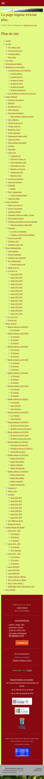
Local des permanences (15, 179)
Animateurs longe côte (15, 245)
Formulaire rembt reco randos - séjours (21, 215)
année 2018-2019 (16, 517)
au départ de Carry (17, 83)
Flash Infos (11, 149)
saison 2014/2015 (14, 573)
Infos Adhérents (13, 120)
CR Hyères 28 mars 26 (18, 159)
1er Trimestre (15, 330)
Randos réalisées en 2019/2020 (18, 412)
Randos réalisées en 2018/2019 (18, 422)
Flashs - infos (12, 491)
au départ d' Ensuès (17, 80)
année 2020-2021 (16, 511)
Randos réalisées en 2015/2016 (18, 455)
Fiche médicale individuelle (17, 143)
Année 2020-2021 (16, 291)
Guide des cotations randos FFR (21, 225)
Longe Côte (12, 152)
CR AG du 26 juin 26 (15, 123)
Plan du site (20, 768)
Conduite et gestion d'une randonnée (23, 235)
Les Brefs (11, 146)
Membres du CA (13, 268)
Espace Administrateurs (13, 248)
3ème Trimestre (16, 409)
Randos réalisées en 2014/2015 (18, 471)
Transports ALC (13, 241)
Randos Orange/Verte (18, 458)
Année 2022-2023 (16, 284)
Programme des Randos (16, 113)
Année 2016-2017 (16, 304)
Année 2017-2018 (16, 300)
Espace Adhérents (11, 97)
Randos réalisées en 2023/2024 (18, 360)
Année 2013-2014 (16, 314)
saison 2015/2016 (14, 570)
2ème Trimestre (16, 406)
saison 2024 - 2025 (14, 544)
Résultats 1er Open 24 (18, 169)
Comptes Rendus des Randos (15, 527)
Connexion (39, 768)
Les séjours (9, 60)
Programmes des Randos (14, 64)
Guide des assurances (15, 182)
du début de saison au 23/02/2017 (22, 448)
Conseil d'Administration (19, 195)
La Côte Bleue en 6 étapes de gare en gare (22, 93)
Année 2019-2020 (16, 294)
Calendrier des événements (17, 258)
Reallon (13, 189)
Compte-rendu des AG (18, 264)
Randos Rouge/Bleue (17, 461)
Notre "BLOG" (11, 590)
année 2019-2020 (16, 514)
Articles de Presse (14, 139)
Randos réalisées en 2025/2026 (18, 333)
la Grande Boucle (16, 74)
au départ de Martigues (18, 90)
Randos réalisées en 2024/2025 (18, 346)
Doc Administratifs (14, 261)
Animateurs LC (16, 156)
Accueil (8, 41)
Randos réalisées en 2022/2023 (18, 373)
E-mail (29, 670)
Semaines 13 (12, 488)
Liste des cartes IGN (15, 238)
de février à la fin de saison (20, 425)
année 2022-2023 (16, 504)
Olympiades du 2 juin (18, 166)
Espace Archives (11, 323)
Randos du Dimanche (18, 468)
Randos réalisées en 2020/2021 (18, 399)
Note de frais (12, 320)
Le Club (8, 44)
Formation (11, 228)
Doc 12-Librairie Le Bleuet (17, 580)
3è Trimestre (15, 343)
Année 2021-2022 (16, 287)
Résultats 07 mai (16, 175)
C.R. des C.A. (12, 271)
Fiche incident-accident (15, 218)
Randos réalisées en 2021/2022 (18, 386)
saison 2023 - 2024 (14, 554)
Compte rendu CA (14, 126)
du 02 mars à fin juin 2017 (19, 445)
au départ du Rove (17, 77)
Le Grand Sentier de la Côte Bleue (19, 70)
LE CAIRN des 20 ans (15, 521)
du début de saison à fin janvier (21, 429)
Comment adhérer (14, 54)
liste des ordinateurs (14, 254)
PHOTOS (11, 103)
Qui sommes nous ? (14, 47)
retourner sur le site (30, 25)
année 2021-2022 (16, 507)
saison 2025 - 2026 (14, 531)
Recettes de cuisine (14, 524)
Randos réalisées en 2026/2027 (18, 327)
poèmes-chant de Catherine (17, 577)
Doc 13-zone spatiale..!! (16, 583)
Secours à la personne (15, 208)
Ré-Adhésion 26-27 (14, 106)
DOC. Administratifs (15, 192)
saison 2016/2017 (14, 567)
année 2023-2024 (16, 501)
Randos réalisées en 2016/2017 (18, 442)
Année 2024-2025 (16, 277)
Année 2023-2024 (16, 281)
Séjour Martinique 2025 (18, 162)
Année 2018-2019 (16, 297)
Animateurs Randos (14, 212)
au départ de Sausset (17, 87)
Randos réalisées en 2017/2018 (18, 432)
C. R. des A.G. (13, 317)
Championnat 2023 (17, 172)
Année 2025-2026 (16, 274)
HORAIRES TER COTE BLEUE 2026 (21, 586)
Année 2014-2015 (16, 310)
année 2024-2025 (16, 498)
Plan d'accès (12, 57)
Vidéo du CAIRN (14, 198)
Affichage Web (37, 770)
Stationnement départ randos (17, 136)
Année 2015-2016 (16, 307)
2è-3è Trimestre (16, 550)
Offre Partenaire (13, 110)
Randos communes (17, 465)
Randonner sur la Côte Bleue (15, 67)
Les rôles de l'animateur (18, 231)
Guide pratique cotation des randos (22, 116)
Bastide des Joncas (14, 129)
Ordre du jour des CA (15, 205)
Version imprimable (10, 768)
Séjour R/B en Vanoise (18, 452)
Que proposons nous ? (15, 51)
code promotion (13, 251)
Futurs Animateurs (14, 133)
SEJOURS (11, 185)
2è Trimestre (15, 340)
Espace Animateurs (12, 202)
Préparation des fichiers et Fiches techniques (22, 221)
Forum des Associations (16, 100)
